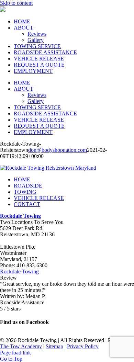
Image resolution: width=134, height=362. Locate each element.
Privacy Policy (83, 346)
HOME (22, 179)
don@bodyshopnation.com (57, 150)
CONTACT (27, 204)
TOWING (25, 192)
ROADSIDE (28, 186)
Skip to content (16, 3)
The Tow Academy (21, 346)
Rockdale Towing (19, 271)
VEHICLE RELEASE (39, 198)
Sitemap (54, 346)
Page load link (15, 352)
